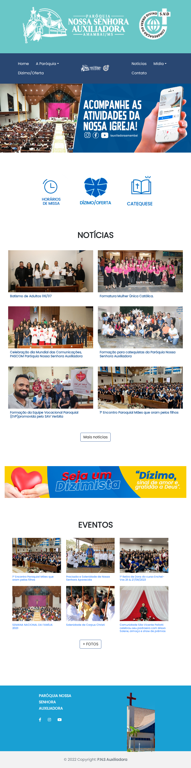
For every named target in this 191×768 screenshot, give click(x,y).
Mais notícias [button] (95, 437)
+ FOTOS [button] (90, 644)
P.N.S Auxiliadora (112, 759)
